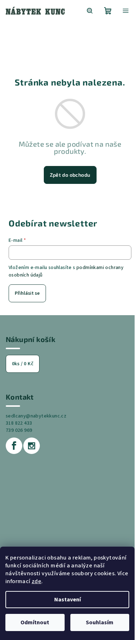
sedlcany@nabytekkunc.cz (36, 416)
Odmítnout (34, 622)
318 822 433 (19, 423)
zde (36, 581)
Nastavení (67, 600)
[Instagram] (31, 446)
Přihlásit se (27, 293)
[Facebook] (14, 446)
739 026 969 (19, 430)
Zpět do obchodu (70, 175)
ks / (22, 363)
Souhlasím (99, 622)
